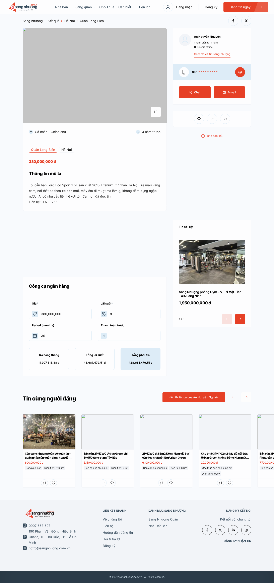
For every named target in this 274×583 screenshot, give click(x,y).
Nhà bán (61, 7)
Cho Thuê (106, 7)
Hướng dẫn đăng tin (118, 533)
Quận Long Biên (92, 21)
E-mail (232, 92)
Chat (197, 92)
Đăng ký (211, 7)
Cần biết (124, 7)
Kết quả (53, 21)
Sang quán (83, 7)
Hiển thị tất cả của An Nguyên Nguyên (193, 397)
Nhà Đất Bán (157, 526)
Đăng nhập (184, 7)
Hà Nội (69, 21)
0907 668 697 (39, 526)
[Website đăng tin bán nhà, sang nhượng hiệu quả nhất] (22, 7)
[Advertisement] (95, 243)
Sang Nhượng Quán (163, 519)
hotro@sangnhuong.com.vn (49, 548)
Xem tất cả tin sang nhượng (212, 54)
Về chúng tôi (112, 519)
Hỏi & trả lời (112, 539)
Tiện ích (144, 7)
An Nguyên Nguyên (207, 36)
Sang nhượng (33, 21)
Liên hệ (108, 526)
